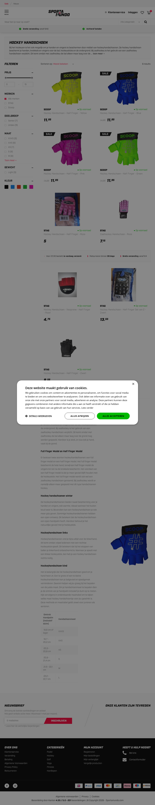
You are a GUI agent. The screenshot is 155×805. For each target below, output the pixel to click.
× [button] (133, 384)
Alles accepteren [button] (113, 415)
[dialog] (77, 402)
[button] (38, 416)
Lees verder (87, 407)
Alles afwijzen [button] (80, 415)
